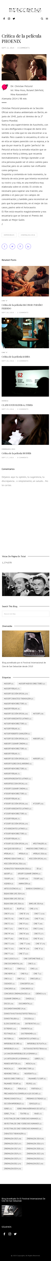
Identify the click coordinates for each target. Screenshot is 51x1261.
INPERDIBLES (9, 235)
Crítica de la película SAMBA (16, 356)
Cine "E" (5, 301)
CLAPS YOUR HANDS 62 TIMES (17, 405)
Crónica (5, 401)
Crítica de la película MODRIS (16, 453)
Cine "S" (5, 352)
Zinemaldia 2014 (28, 235)
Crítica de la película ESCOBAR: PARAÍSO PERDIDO (22, 306)
